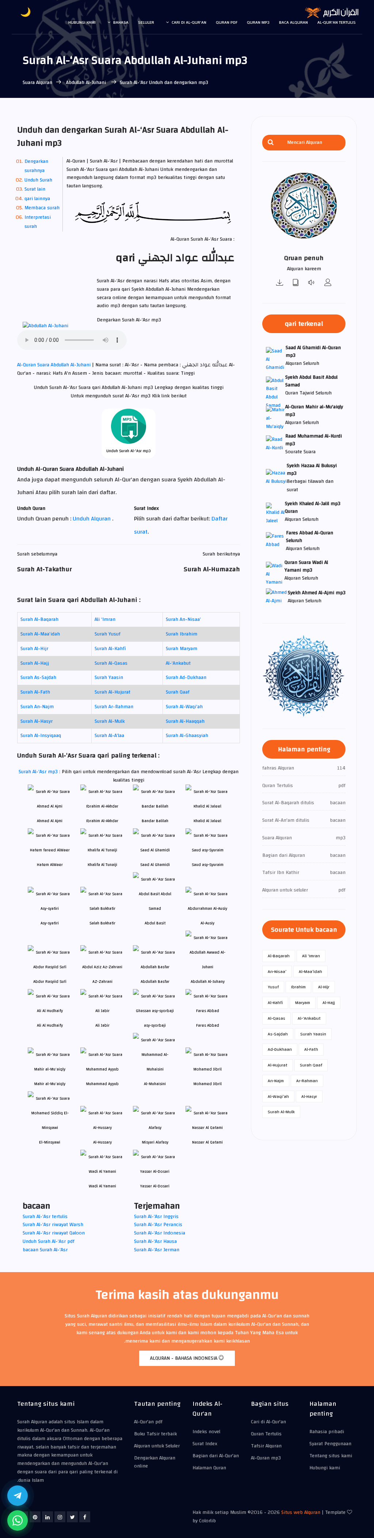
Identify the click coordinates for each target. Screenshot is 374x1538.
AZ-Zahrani (102, 981)
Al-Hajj (329, 1003)
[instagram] (59, 1516)
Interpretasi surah (37, 222)
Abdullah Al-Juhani (86, 82)
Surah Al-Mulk (110, 721)
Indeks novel (206, 1431)
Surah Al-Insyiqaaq (40, 735)
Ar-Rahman (307, 1081)
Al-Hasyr (309, 1096)
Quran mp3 (258, 22)
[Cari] (270, 142)
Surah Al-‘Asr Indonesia (159, 1233)
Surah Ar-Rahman (114, 706)
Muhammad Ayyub (102, 1084)
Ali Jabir (102, 1025)
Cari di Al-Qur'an (189, 22)
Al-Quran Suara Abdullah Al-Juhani (54, 365)
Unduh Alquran (92, 518)
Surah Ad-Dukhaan (186, 677)
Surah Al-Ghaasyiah (187, 735)
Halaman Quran (209, 1468)
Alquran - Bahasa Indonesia (184, 1358)
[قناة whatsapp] (17, 1520)
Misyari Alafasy (155, 1142)
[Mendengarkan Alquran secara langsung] (312, 283)
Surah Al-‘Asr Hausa (155, 1241)
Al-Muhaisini (155, 1084)
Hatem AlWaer (50, 865)
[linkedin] (47, 1516)
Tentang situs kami (330, 1456)
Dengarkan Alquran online (154, 1462)
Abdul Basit (155, 923)
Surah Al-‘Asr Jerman (156, 1250)
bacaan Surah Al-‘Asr (45, 1250)
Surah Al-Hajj (34, 663)
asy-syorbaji (155, 1025)
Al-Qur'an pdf (148, 1422)
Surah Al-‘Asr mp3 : (40, 771)
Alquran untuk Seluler (157, 1446)
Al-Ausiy (207, 923)
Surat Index (204, 1444)
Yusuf (273, 987)
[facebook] (84, 1516)
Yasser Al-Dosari (154, 1186)
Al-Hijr (323, 987)
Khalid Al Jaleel (207, 821)
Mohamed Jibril (207, 1084)
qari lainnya (37, 198)
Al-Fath (311, 1049)
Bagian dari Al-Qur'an (215, 1456)
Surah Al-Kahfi (110, 648)
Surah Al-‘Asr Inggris (156, 1216)
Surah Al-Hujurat (112, 692)
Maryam (302, 1003)
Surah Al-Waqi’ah (184, 706)
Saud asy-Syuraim (208, 865)
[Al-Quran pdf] (296, 283)
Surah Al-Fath (35, 692)
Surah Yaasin (109, 677)
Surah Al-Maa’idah (40, 634)
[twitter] (72, 1516)
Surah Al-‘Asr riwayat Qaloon (54, 1233)
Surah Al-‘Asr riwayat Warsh (53, 1224)
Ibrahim (298, 987)
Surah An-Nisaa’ (183, 619)
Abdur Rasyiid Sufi (49, 981)
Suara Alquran (37, 82)
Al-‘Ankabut (178, 663)
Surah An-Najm (37, 706)
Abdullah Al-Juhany (208, 981)
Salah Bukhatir (102, 923)
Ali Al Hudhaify (50, 1025)
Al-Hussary (102, 1142)
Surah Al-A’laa (109, 735)
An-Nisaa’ (277, 972)
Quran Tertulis (266, 1434)
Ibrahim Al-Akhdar (102, 821)
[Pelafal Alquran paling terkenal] (328, 283)
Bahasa (121, 22)
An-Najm (276, 1081)
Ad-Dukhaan (280, 1049)
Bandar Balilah (155, 821)
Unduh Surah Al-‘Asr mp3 (128, 451)
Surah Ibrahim (181, 634)
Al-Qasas (276, 1018)
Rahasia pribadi (326, 1431)
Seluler (146, 22)
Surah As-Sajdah (38, 677)
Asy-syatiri (50, 923)
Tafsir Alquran (266, 1446)
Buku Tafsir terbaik (155, 1434)
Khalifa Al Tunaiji (102, 865)
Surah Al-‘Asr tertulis (45, 1216)
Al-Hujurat (277, 1065)
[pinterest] (35, 1516)
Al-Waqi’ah (278, 1096)
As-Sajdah (278, 1034)
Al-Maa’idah (310, 972)
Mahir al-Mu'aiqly (49, 1084)
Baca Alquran (293, 22)
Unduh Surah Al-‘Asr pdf (49, 1241)
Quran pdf (226, 22)
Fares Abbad (207, 1025)
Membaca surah (42, 208)
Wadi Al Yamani (102, 1186)
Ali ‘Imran (105, 619)
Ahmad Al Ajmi (49, 821)
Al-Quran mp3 (266, 1458)
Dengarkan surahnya (36, 166)
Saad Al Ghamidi (155, 865)
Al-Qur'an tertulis (336, 22)
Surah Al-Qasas (111, 663)
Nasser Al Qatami (207, 1142)
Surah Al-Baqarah (39, 619)
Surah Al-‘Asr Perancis (158, 1224)
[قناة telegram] (17, 1495)
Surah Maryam (181, 648)
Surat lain (34, 189)
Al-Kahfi (275, 1003)
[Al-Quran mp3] (279, 283)
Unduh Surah (38, 180)
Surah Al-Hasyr (36, 721)
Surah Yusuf (108, 634)
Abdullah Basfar (155, 981)
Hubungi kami (82, 22)
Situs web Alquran (300, 1512)
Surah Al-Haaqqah (185, 721)
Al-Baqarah (279, 956)
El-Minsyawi (49, 1142)
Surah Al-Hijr (34, 648)
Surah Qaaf (178, 692)
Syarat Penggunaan (330, 1444)
